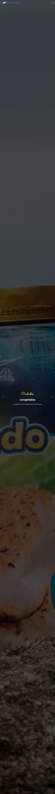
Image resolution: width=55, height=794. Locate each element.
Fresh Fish (14, 3)
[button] (3, 397)
